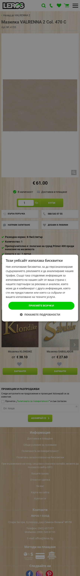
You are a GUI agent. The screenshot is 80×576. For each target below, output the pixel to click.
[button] (40, 314)
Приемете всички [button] (41, 305)
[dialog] (40, 288)
